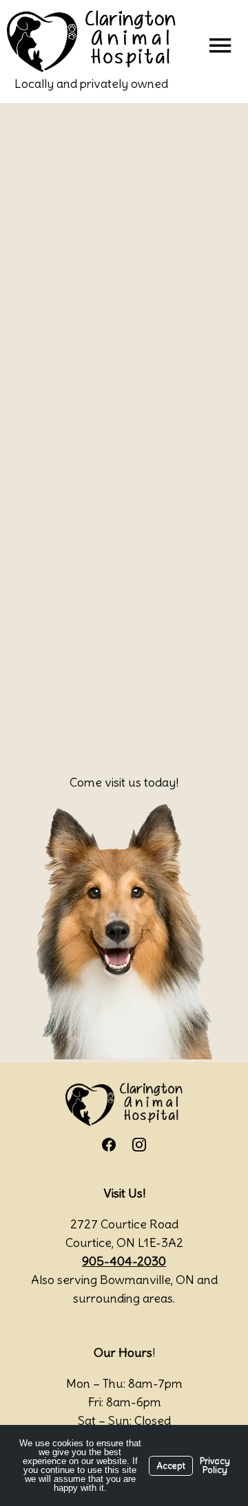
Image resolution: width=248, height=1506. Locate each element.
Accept (170, 1466)
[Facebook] (109, 1144)
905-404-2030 (124, 1261)
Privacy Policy (215, 1465)
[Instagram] (139, 1144)
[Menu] (220, 44)
